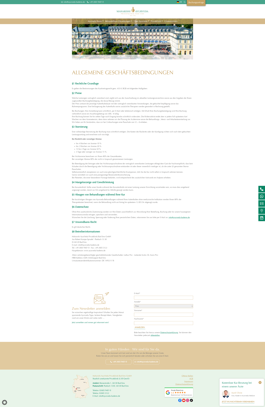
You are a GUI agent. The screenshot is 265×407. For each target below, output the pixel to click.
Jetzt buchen (110, 219)
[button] (4, 402)
